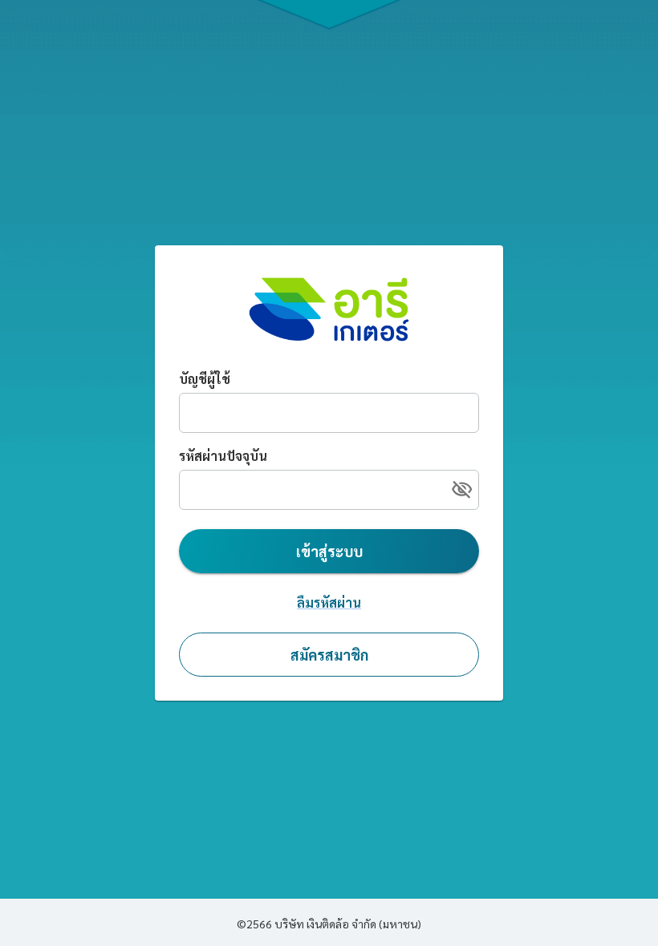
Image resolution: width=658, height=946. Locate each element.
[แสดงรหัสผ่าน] (462, 489)
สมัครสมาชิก (329, 654)
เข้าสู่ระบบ (329, 551)
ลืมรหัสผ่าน (329, 602)
